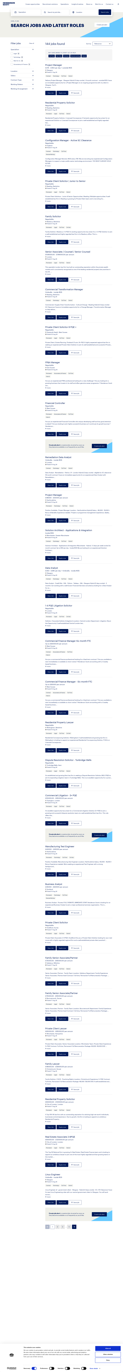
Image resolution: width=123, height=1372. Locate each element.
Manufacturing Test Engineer (59, 846)
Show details (94, 1368)
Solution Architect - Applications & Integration (68, 530)
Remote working (75, 56)
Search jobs (105, 12)
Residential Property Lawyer (59, 722)
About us (89, 4)
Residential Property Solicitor (60, 102)
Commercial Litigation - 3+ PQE (61, 795)
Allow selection (108, 1354)
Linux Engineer (52, 1174)
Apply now (62, 93)
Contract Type (16, 80)
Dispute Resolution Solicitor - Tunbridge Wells (68, 760)
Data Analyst (51, 568)
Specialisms (65, 4)
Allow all (108, 1348)
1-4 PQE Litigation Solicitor (58, 605)
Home (12, 21)
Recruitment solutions (50, 4)
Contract (66, 56)
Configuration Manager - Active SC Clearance (68, 140)
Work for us (99, 4)
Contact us (109, 4)
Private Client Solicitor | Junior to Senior (65, 181)
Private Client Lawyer (56, 1028)
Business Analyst (53, 884)
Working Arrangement (19, 89)
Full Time (51, 56)
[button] (22, 49)
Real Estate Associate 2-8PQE (60, 1136)
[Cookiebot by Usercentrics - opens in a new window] (12, 1368)
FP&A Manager (52, 362)
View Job (51, 93)
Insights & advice (77, 4)
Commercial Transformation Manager (64, 289)
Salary (13, 75)
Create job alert (102, 25)
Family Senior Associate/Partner (61, 957)
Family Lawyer (52, 1063)
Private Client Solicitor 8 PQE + (60, 327)
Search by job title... (54, 12)
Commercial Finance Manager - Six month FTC (68, 681)
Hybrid (84, 56)
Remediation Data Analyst (58, 457)
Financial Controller (55, 403)
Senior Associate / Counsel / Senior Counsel (67, 251)
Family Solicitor (53, 216)
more (49, 87)
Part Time (59, 56)
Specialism (22, 12)
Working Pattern (17, 84)
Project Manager (53, 65)
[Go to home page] (9, 5)
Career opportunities (32, 4)
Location (79, 12)
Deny (108, 1360)
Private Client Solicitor (56, 922)
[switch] (51, 1368)
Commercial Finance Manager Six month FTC (68, 641)
